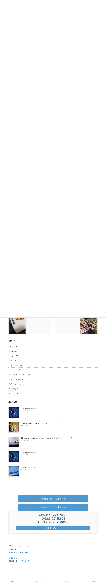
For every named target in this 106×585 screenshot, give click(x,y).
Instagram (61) (13, 356)
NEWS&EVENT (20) (15, 365)
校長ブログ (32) (14, 393)
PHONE (93, 581)
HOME (13, 581)
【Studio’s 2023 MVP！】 (30, 467)
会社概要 (12, 561)
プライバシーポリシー (23, 561)
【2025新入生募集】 (28, 409)
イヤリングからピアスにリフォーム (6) (21, 374)
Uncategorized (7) (14, 370)
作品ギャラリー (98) (15, 384)
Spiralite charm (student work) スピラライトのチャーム (40, 423)
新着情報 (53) (13, 389)
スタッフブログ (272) (16, 379)
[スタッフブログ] (17, 318)
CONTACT (66, 581)
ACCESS (38, 581)
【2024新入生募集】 (28, 453)
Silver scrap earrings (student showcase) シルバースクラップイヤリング (46, 438)
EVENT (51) (13, 346)
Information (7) (13, 351)
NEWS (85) (12, 360)
